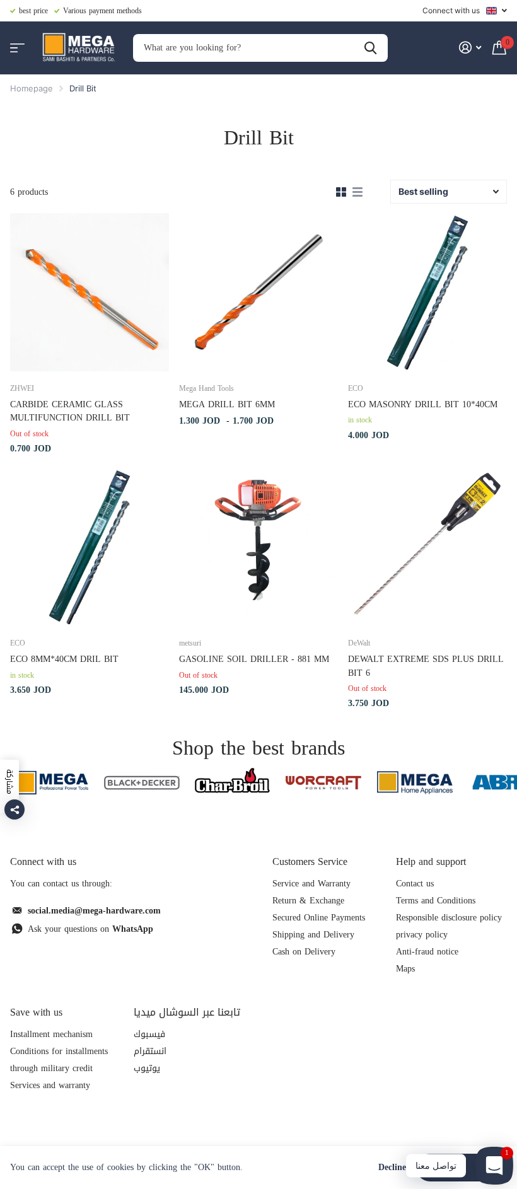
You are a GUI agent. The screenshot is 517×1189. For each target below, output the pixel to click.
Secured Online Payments (318, 917)
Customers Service (309, 861)
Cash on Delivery (303, 951)
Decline (392, 1168)
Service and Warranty (311, 883)
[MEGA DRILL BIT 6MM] (258, 292)
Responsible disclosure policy (449, 917)
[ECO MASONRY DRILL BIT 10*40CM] (427, 292)
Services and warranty (50, 1085)
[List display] (357, 192)
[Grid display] (341, 192)
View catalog (17, 48)
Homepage (31, 88)
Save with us (36, 1012)
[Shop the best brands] (50, 783)
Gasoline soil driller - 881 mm (254, 659)
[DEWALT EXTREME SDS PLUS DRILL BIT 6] (427, 547)
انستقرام (150, 1051)
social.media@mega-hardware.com (94, 910)
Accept (462, 1167)
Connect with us (451, 10)
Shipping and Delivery (313, 934)
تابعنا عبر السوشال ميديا (187, 1012)
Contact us (415, 883)
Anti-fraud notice (427, 951)
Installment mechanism (51, 1034)
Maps (405, 968)
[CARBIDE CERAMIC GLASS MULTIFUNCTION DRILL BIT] (89, 292)
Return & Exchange (308, 900)
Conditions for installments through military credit (59, 1060)
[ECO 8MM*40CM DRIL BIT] (89, 547)
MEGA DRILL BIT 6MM (227, 404)
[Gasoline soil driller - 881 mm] (258, 547)
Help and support (431, 861)
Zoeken (370, 48)
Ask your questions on (90, 928)
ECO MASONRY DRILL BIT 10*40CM (422, 404)
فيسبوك (149, 1034)
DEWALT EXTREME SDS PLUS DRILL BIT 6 (426, 666)
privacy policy (422, 934)
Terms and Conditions (435, 900)
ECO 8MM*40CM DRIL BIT (64, 659)
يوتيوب (147, 1068)
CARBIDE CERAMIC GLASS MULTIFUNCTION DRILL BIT (70, 411)
